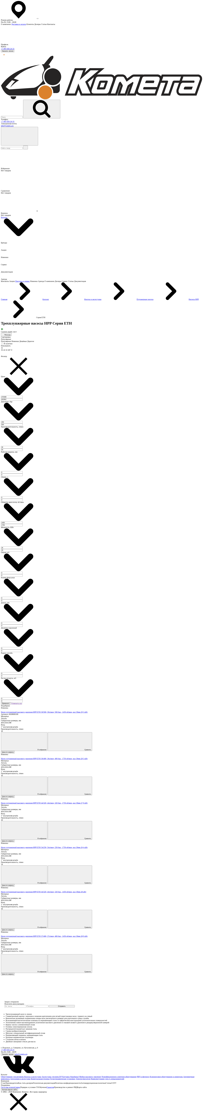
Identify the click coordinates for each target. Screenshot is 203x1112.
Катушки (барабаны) (70, 1077)
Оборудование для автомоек (12, 1077)
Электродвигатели (83, 1079)
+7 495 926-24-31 (7, 49)
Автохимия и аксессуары (20, 1079)
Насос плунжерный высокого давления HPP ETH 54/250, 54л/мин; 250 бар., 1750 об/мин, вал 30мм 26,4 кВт (44, 847)
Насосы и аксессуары (32, 1077)
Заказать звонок (7, 51)
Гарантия (50, 1087)
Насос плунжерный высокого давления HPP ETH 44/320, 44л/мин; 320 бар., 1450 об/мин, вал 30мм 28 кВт (43, 892)
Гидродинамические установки (62, 1079)
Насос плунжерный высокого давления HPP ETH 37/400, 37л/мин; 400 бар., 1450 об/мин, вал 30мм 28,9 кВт (44, 936)
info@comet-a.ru (7, 126)
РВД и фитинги (143, 1077)
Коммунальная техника (40, 1079)
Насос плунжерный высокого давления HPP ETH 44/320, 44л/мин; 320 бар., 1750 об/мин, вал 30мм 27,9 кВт (44, 803)
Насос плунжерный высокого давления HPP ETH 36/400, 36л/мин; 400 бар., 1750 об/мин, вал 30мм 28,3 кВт (44, 759)
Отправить (62, 1006)
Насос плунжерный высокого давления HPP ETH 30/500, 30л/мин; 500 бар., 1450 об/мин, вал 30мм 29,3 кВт (44, 712)
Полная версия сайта (9, 1090)
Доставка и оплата (18, 24)
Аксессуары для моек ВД (52, 1077)
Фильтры (7, 335)
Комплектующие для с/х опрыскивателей (107, 1079)
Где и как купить (7, 1087)
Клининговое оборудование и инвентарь (166, 1077)
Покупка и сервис (22, 281)
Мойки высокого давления (90, 1077)
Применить (6, 703)
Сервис (17, 1087)
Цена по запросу (8, 752)
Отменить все (16, 703)
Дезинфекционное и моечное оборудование (118, 1077)
